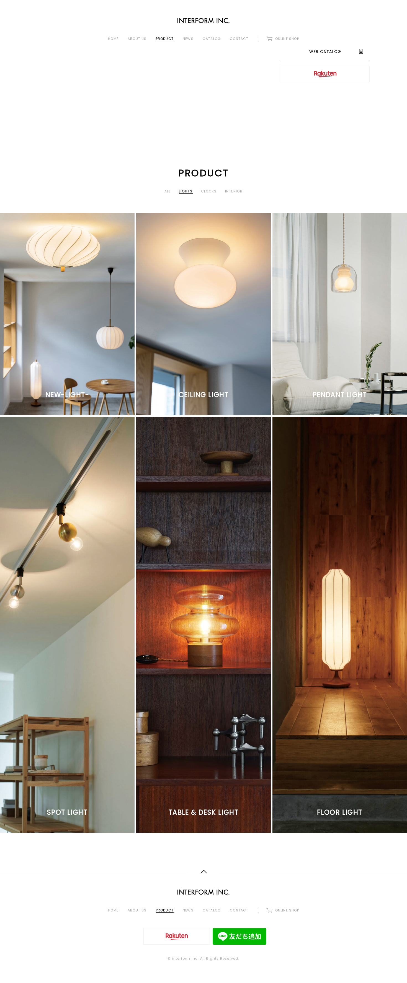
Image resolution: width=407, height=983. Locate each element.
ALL (167, 191)
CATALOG (212, 39)
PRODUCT (165, 39)
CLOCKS (209, 191)
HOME (113, 39)
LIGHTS (185, 191)
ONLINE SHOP (287, 39)
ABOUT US (137, 39)
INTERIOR (234, 191)
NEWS (188, 39)
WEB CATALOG (325, 51)
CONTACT (239, 39)
